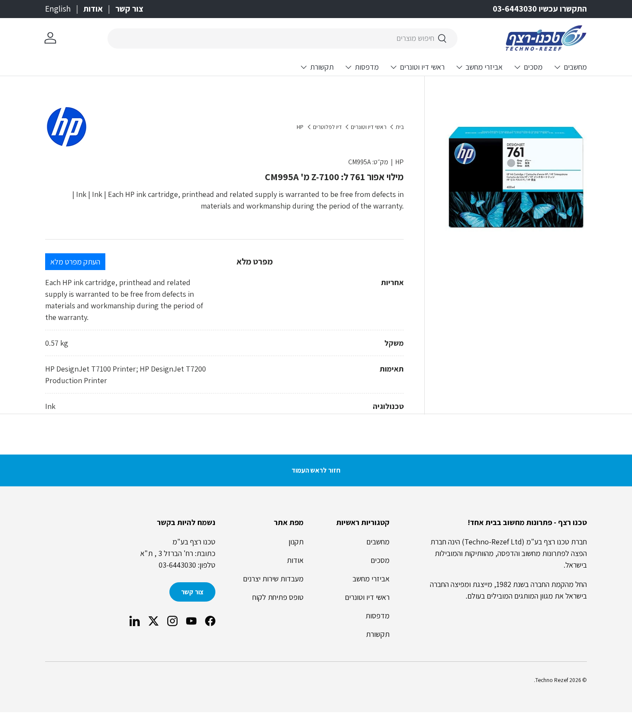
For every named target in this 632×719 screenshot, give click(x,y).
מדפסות (367, 67)
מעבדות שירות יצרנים (273, 579)
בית (400, 127)
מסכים (533, 67)
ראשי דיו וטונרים (422, 67)
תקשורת (322, 67)
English (58, 8)
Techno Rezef (551, 680)
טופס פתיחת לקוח (278, 597)
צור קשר (129, 8)
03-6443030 (177, 565)
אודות (93, 8)
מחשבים (575, 67)
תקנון (296, 542)
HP (300, 127)
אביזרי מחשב (484, 67)
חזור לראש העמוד (316, 470)
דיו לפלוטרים (327, 127)
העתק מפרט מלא (75, 262)
